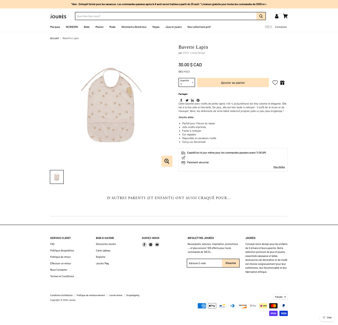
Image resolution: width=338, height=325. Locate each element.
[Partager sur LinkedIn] (192, 100)
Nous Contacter (58, 269)
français (279, 297)
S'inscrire (231, 263)
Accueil (54, 38)
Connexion (281, 26)
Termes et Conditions (62, 276)
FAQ (52, 243)
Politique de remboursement (91, 295)
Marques (55, 26)
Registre (100, 256)
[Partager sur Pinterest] (197, 100)
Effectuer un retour (60, 263)
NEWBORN (72, 26)
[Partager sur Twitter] (186, 100)
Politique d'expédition (62, 250)
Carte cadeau (103, 250)
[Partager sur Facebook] (181, 100)
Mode (112, 26)
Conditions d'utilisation (61, 295)
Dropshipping (132, 295)
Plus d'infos (279, 166)
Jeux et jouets (173, 26)
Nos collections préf (199, 26)
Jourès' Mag (102, 263)
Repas (155, 26)
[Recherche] (261, 16)
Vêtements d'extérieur (134, 26)
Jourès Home (115, 295)
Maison (99, 26)
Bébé (87, 26)
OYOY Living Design (194, 52)
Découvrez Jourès (106, 243)
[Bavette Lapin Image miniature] (57, 177)
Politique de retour (60, 256)
